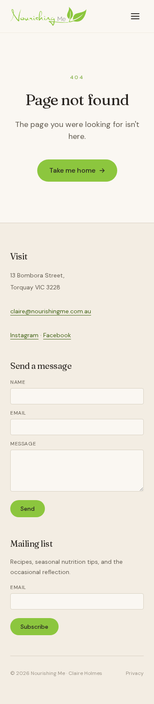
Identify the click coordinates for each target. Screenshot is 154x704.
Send (28, 509)
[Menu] (135, 16)
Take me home (77, 170)
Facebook (57, 335)
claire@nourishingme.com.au (50, 311)
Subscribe (34, 626)
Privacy (135, 673)
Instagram (24, 335)
